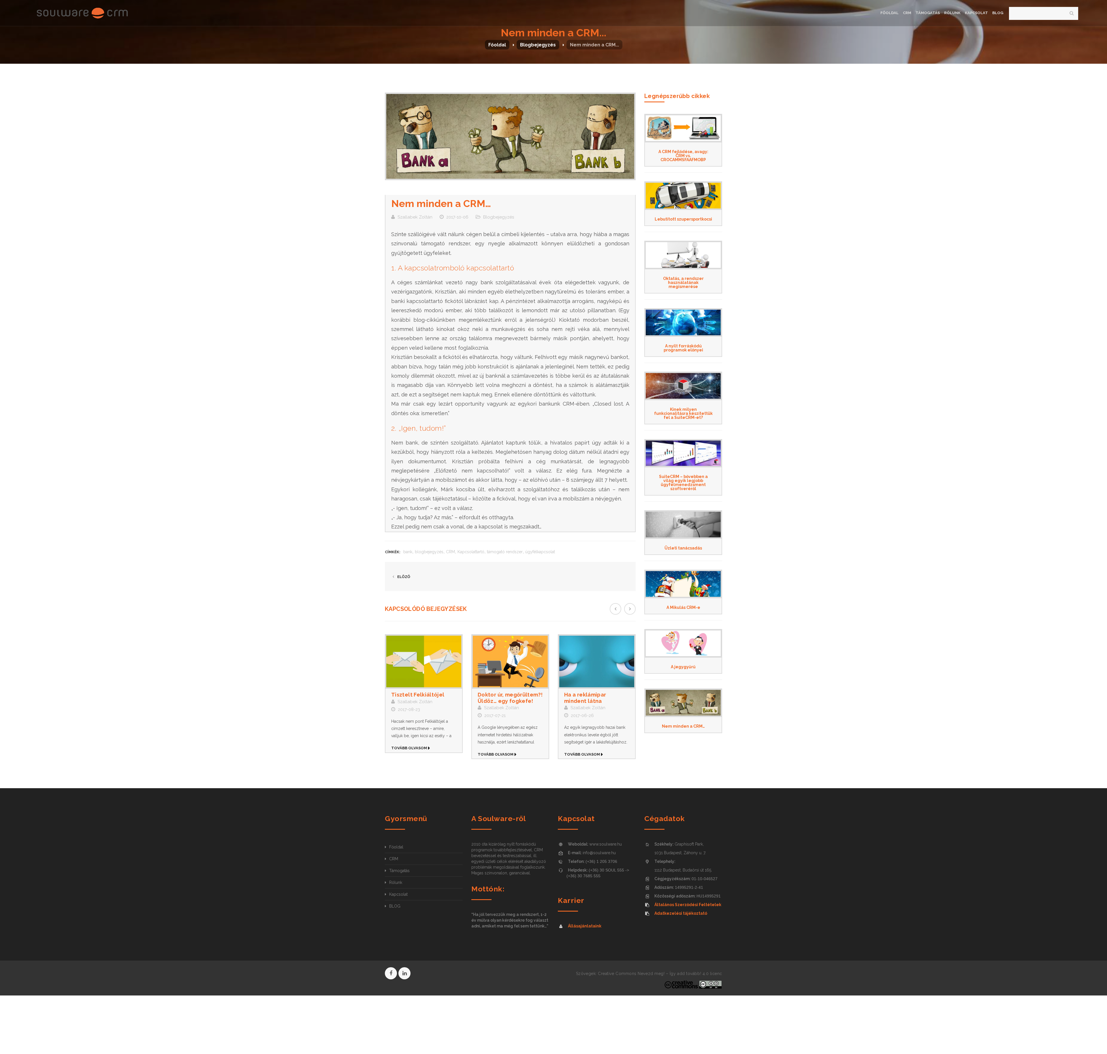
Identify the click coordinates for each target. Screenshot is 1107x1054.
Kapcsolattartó (471, 551)
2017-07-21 (495, 715)
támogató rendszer (505, 551)
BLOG (394, 906)
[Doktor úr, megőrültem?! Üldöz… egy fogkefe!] (510, 661)
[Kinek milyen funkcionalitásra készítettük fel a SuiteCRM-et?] (683, 386)
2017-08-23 (409, 709)
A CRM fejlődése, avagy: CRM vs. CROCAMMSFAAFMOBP (683, 155)
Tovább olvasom (409, 748)
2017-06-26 (582, 715)
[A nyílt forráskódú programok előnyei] (683, 322)
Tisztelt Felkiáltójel (418, 695)
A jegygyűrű (683, 667)
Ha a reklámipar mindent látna (585, 698)
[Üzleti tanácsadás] (683, 524)
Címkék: (392, 552)
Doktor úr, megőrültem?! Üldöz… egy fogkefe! (510, 698)
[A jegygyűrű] (683, 643)
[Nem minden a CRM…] (683, 702)
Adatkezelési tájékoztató (680, 913)
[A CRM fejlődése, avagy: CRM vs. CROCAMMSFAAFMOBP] (683, 128)
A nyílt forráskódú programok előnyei (683, 348)
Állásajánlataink (584, 926)
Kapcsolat (398, 894)
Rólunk (395, 882)
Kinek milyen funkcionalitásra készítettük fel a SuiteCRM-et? (683, 413)
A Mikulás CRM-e (683, 607)
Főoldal (497, 45)
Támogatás (399, 870)
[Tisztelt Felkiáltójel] (424, 661)
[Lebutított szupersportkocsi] (683, 195)
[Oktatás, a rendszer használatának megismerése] (683, 255)
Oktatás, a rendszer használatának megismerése (683, 282)
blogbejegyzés (429, 551)
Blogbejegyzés (538, 45)
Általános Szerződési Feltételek (687, 904)
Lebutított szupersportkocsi (683, 219)
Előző (403, 577)
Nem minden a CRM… (683, 726)
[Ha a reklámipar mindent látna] (597, 661)
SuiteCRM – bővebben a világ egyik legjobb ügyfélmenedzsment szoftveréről (683, 482)
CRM (450, 551)
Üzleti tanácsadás (683, 548)
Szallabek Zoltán (415, 217)
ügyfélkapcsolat (540, 551)
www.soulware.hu (605, 844)
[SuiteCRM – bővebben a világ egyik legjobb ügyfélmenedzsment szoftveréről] (683, 453)
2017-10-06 (457, 217)
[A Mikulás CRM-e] (683, 584)
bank (407, 551)
